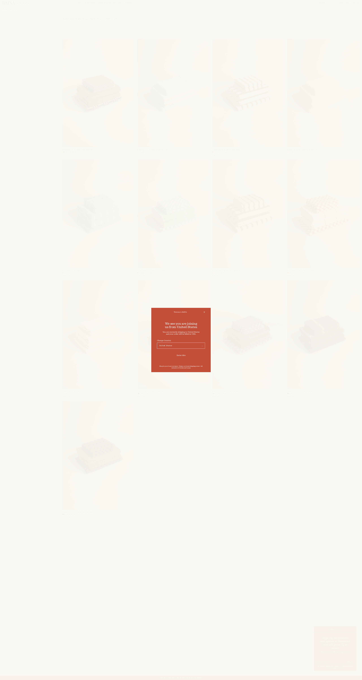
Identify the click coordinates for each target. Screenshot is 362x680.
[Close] (204, 312)
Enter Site (181, 355)
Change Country (164, 340)
